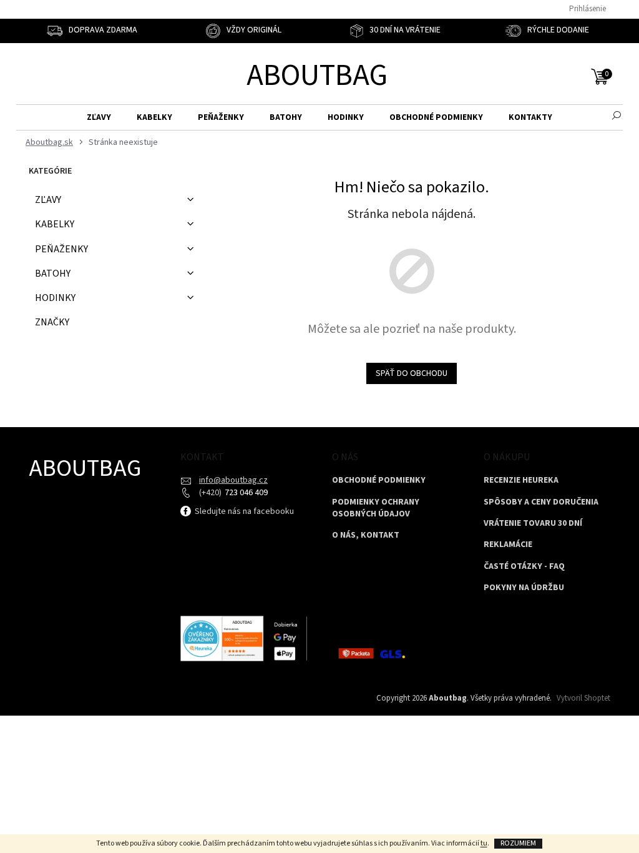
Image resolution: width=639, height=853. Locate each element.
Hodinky (55, 298)
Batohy (53, 273)
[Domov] (47, 143)
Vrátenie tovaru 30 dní (533, 524)
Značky (52, 322)
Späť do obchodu (411, 373)
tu (483, 843)
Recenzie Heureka (521, 480)
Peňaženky (61, 249)
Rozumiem (518, 843)
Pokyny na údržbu (524, 588)
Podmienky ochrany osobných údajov (375, 508)
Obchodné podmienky (379, 480)
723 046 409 (245, 492)
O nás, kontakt (365, 535)
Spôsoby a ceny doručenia (541, 502)
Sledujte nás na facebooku (243, 511)
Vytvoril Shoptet (583, 698)
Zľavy (48, 200)
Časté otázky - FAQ (524, 567)
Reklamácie (508, 545)
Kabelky (54, 224)
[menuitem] (99, 118)
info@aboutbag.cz (233, 480)
